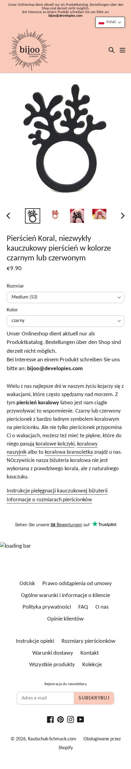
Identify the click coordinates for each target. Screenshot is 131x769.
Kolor (12, 310)
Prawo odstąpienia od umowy (77, 584)
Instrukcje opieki (35, 641)
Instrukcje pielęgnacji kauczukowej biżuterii (57, 491)
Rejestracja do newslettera (65, 684)
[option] (32, 216)
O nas (101, 607)
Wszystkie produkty (52, 665)
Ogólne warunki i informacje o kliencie (65, 596)
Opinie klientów (65, 619)
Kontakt (89, 653)
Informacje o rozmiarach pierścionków (49, 500)
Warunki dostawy (52, 653)
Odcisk (27, 584)
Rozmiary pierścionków (88, 641)
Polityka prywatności (47, 607)
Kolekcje (92, 665)
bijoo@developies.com (65, 16)
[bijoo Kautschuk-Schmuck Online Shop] (29, 50)
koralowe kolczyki (55, 444)
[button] (110, 22)
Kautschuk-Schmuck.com (52, 739)
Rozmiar (15, 286)
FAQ (83, 607)
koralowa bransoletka (69, 452)
